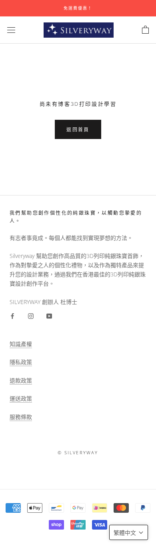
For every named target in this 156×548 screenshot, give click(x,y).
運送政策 (21, 398)
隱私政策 (21, 362)
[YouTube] (49, 315)
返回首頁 (78, 129)
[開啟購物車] (145, 30)
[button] (129, 532)
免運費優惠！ (78, 8)
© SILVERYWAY (78, 452)
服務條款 (21, 417)
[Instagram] (31, 315)
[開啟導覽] (11, 30)
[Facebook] (12, 315)
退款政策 (21, 380)
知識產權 (21, 344)
